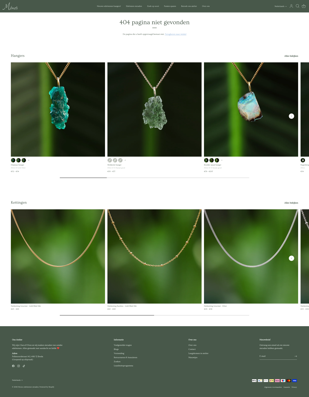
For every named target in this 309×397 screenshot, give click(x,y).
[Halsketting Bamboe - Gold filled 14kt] (154, 256)
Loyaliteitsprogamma (123, 365)
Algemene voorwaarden (273, 387)
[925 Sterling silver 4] (24, 160)
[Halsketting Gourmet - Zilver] (251, 256)
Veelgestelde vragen (123, 345)
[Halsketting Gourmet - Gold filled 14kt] (58, 256)
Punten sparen (170, 6)
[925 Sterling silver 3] (18, 160)
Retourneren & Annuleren (125, 357)
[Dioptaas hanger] (58, 109)
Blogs (116, 349)
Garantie (287, 387)
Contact (192, 349)
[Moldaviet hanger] (154, 109)
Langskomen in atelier (198, 353)
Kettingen (19, 202)
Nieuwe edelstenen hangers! (109, 6)
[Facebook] (13, 365)
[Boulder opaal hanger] (251, 109)
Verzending (119, 353)
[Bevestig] (296, 356)
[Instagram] (18, 365)
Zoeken (117, 361)
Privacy (294, 387)
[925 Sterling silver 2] (110, 160)
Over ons (206, 6)
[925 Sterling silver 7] (120, 160)
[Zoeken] (297, 6)
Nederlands (279, 6)
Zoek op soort (153, 6)
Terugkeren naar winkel (175, 34)
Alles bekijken (291, 56)
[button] (291, 116)
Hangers (18, 56)
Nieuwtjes (192, 357)
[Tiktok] (24, 365)
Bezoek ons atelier (189, 6)
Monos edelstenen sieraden (28, 387)
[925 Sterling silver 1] (13, 160)
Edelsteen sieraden (134, 6)
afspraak (28, 359)
